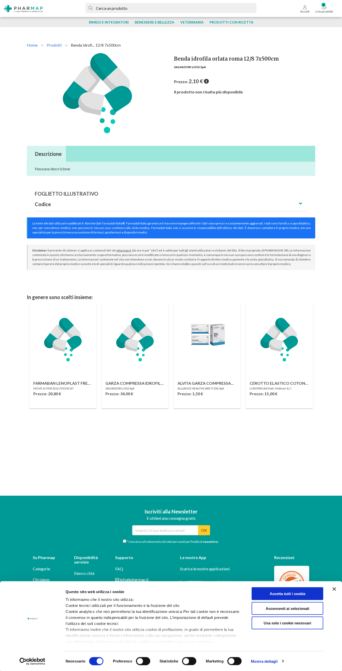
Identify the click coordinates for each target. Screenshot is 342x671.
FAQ (119, 568)
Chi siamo (41, 579)
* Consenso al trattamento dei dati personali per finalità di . (172, 542)
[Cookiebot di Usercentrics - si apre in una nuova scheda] (32, 661)
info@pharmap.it (134, 579)
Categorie (41, 568)
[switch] (143, 661)
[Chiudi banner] (334, 589)
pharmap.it (124, 250)
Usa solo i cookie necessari (287, 623)
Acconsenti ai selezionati (287, 608)
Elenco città (84, 573)
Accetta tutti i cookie (287, 594)
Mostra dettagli (264, 661)
